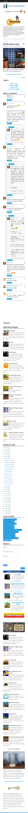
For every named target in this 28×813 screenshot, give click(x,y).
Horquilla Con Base (12, 285)
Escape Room (9, 46)
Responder (9, 100)
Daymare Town (13, 682)
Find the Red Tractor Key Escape (18, 603)
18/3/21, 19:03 (11, 197)
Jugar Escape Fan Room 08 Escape (14, 781)
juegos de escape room (9, 538)
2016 (6, 495)
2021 (6, 458)
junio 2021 (7, 473)
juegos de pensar (8, 536)
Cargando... (6, 620)
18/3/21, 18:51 (11, 103)
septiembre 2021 (8, 467)
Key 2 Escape (12, 352)
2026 (6, 447)
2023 (6, 454)
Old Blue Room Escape (11, 44)
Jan (8, 103)
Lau (8, 293)
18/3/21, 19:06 (11, 206)
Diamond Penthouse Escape (16, 737)
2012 (6, 504)
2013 (6, 502)
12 (23, 43)
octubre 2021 (7, 464)
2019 (6, 489)
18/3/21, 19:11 (11, 262)
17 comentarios (17, 581)
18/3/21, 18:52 (15, 129)
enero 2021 (7, 484)
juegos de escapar (8, 523)
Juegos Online (7, 521)
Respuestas (11, 127)
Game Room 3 (12, 714)
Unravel (11, 342)
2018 (6, 491)
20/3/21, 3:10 (14, 278)
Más (21, 581)
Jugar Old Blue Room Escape (14, 74)
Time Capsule (12, 660)
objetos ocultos (7, 529)
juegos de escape (8, 519)
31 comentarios (17, 600)
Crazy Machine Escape (15, 725)
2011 (6, 506)
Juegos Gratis (14, 46)
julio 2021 (6, 471)
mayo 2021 (7, 475)
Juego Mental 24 (13, 363)
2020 (6, 487)
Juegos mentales (8, 534)
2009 (6, 510)
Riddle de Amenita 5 (14, 694)
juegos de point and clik (9, 532)
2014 (6, 500)
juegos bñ (6, 540)
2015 (6, 497)
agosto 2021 (7, 469)
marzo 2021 (7, 480)
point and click (7, 527)
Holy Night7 (12, 330)
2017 (6, 493)
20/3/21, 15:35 (11, 293)
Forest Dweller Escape (15, 375)
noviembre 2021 (8, 462)
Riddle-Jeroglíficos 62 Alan (16, 432)
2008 (6, 513)
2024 (6, 452)
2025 (6, 450)
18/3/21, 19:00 (15, 166)
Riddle (17, 529)
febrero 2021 (7, 482)
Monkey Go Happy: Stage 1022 (18, 584)
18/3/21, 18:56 (11, 146)
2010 (6, 508)
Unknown (9, 278)
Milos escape (12, 421)
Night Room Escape (18, 593)
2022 (6, 456)
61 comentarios (17, 590)
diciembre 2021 (8, 460)
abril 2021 (7, 477)
